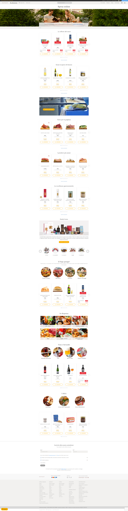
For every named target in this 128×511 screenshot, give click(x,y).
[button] (121, 2)
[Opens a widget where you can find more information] (4, 509)
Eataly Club (63, 469)
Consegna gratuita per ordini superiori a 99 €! (7, 0)
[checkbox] (40, 457)
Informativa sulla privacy (52, 455)
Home (40, 27)
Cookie (58, 455)
